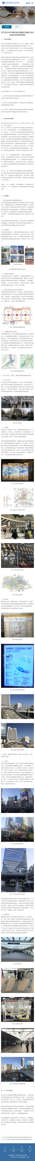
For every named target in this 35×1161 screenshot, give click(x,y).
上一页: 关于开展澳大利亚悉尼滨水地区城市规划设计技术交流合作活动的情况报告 (17, 1137)
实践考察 (6, 26)
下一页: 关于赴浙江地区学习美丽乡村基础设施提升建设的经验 (17, 1139)
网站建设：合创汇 (25, 1157)
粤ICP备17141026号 (16, 1157)
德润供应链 (8, 1157)
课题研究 (17, 26)
